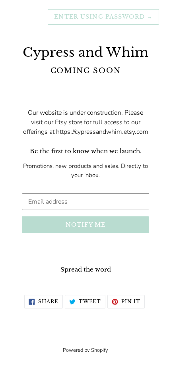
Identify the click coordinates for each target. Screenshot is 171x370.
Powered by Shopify (85, 350)
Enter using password (103, 16)
